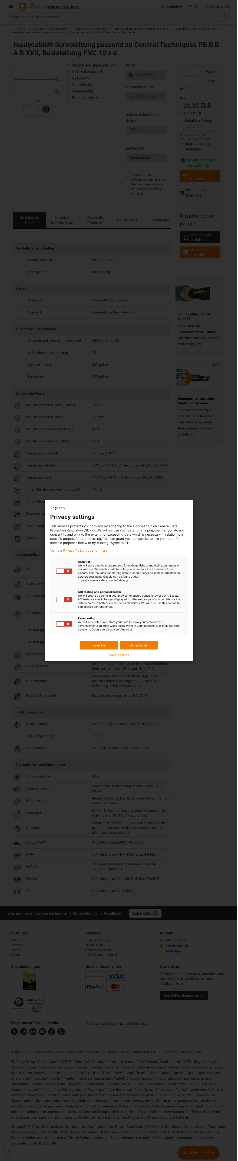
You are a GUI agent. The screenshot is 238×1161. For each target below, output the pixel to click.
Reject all (99, 645)
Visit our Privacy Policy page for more (78, 550)
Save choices (119, 655)
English (56, 508)
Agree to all (138, 645)
